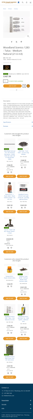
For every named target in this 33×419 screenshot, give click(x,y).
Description (6, 101)
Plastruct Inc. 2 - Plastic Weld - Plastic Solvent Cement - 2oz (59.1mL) (9, 197)
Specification (7, 122)
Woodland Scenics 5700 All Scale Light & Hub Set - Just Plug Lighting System (23, 197)
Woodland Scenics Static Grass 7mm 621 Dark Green (10, 358)
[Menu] (31, 2)
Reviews (5, 126)
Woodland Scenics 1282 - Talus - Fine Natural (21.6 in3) (10, 318)
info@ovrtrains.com (9, 395)
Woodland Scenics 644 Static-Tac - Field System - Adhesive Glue (23, 319)
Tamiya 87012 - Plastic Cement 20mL (9, 277)
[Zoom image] (28, 36)
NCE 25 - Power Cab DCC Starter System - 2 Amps (9, 231)
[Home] (8, 2)
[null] (11, 42)
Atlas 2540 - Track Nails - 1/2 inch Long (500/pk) (23, 152)
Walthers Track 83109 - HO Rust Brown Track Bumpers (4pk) (23, 279)
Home (4, 8)
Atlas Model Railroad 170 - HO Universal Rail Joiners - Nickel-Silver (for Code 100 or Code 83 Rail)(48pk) (9, 155)
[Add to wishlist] (11, 172)
